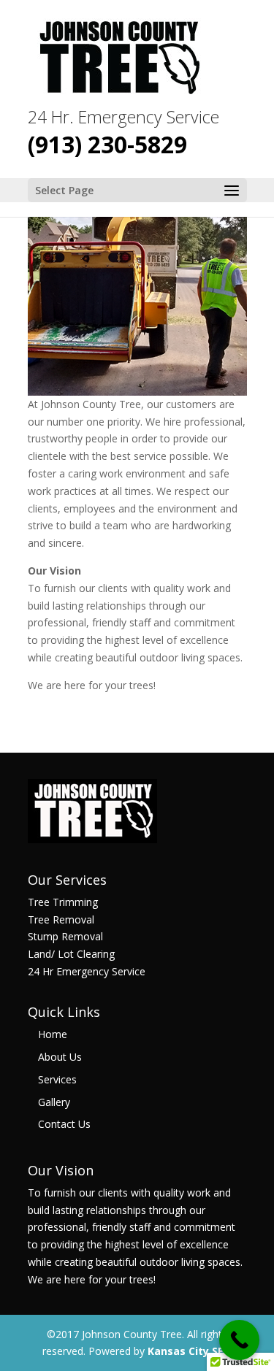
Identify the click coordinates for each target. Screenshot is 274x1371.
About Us (60, 1057)
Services (57, 1079)
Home (52, 1034)
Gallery (54, 1102)
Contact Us (64, 1124)
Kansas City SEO (190, 1351)
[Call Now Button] (239, 1340)
